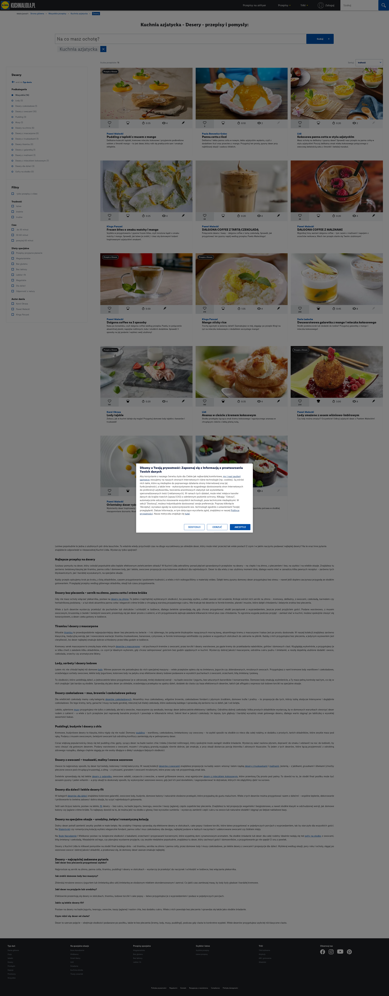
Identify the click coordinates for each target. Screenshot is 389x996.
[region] (194, 498)
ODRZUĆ (217, 527)
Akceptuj (240, 527)
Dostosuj (194, 527)
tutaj (187, 513)
